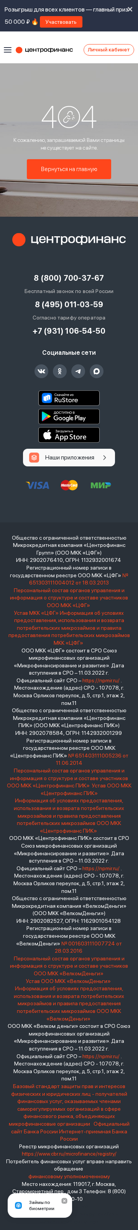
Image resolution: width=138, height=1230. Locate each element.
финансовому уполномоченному (69, 1176)
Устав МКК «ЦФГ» (36, 613)
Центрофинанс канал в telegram (78, 371)
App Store (69, 435)
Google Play (69, 416)
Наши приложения (69, 457)
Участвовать (61, 22)
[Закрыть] (64, 1201)
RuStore (69, 398)
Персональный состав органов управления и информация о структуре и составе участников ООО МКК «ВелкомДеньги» (69, 965)
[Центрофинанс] (69, 239)
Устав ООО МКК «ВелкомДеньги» (69, 981)
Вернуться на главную (69, 169)
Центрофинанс (47, 50)
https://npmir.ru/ (101, 680)
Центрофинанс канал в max (97, 371)
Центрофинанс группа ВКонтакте (41, 371)
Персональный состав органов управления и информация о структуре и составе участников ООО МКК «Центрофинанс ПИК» (67, 778)
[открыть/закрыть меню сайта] (7, 50)
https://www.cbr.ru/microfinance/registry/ (69, 1154)
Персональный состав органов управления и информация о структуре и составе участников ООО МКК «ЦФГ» (69, 597)
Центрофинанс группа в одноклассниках (60, 371)
